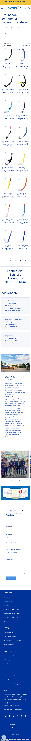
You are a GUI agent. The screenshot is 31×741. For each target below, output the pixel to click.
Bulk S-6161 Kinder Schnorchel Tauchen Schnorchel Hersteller (8, 221)
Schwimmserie (8, 644)
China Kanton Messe (10, 676)
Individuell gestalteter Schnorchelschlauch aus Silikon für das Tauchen (8, 92)
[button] (2, 8)
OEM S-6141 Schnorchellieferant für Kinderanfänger (23, 195)
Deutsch (14, 728)
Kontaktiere (7, 601)
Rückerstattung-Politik (11, 613)
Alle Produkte (8, 632)
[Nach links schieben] (12, 480)
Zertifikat (6, 605)
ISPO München (8, 680)
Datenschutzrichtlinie (11, 609)
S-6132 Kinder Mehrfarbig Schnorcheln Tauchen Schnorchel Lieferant (8, 196)
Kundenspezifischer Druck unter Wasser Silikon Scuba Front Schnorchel (8, 169)
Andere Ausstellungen (11, 684)
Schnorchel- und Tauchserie (13, 640)
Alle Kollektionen (9, 636)
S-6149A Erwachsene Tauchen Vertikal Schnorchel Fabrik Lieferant (8, 144)
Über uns (6, 597)
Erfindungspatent (9, 660)
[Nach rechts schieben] (19, 480)
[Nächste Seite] (25, 260)
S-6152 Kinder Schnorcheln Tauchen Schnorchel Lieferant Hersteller (22, 169)
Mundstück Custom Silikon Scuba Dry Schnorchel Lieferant (23, 143)
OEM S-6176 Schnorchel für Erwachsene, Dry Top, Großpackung (22, 66)
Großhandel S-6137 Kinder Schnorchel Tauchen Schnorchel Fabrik (23, 221)
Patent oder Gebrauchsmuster (14, 668)
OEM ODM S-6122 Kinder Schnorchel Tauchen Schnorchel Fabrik (8, 247)
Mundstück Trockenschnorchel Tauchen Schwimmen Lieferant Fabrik (8, 66)
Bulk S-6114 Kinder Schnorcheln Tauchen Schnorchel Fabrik (22, 247)
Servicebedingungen (10, 617)
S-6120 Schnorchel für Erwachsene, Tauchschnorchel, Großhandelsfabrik (22, 117)
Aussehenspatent (9, 656)
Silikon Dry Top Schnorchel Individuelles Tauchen (8, 117)
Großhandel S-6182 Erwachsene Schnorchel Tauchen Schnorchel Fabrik (23, 92)
